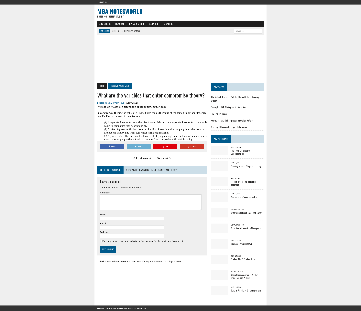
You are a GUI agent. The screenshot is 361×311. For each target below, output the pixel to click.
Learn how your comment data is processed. (159, 261)
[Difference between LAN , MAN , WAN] (219, 215)
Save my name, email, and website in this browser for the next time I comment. (143, 241)
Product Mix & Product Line (243, 259)
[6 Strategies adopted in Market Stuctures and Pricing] (219, 277)
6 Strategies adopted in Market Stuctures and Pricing (244, 276)
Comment (105, 192)
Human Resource (136, 24)
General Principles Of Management (246, 290)
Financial (119, 24)
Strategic (168, 24)
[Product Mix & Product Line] (219, 262)
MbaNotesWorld (116, 103)
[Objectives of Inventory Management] (219, 231)
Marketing (154, 24)
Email (103, 223)
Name (103, 214)
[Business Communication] (219, 246)
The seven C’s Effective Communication (240, 152)
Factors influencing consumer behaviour (243, 183)
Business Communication (241, 244)
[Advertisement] (180, 59)
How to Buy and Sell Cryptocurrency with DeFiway (232, 120)
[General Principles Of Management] (219, 293)
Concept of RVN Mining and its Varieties (228, 107)
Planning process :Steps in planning (246, 166)
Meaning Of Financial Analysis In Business (229, 127)
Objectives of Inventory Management (246, 228)
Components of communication (244, 197)
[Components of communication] (219, 199)
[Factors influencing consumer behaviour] (219, 184)
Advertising (105, 24)
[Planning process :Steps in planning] (219, 168)
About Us (103, 2)
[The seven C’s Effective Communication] (219, 153)
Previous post (143, 158)
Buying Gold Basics (219, 114)
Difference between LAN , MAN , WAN (246, 212)
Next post (162, 158)
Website (104, 232)
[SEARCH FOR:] (248, 30)
